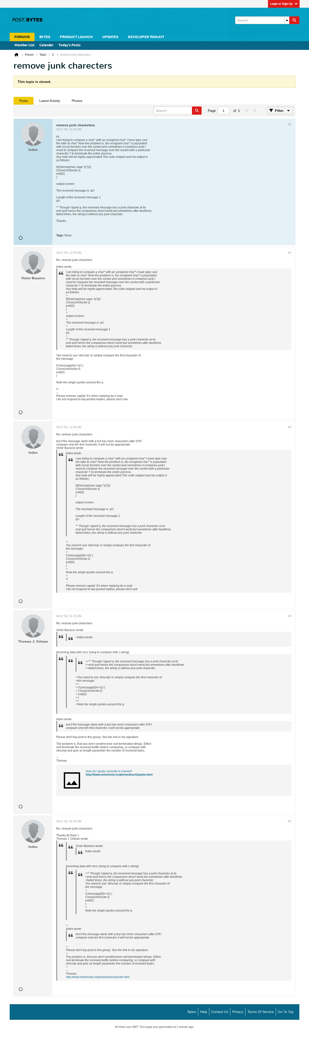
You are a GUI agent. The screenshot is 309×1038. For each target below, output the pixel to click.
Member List (24, 45)
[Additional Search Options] (286, 20)
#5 (289, 821)
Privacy (237, 1012)
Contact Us (219, 1012)
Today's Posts (69, 45)
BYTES (44, 37)
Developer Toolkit (146, 37)
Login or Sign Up (281, 4)
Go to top (286, 1012)
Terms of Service (260, 1012)
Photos (77, 101)
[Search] (294, 20)
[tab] (24, 101)
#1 (289, 124)
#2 (289, 252)
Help (203, 1012)
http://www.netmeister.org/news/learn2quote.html (119, 774)
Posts (23, 101)
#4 (289, 616)
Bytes (192, 1012)
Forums (22, 37)
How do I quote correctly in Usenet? (109, 771)
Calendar (46, 45)
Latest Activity (49, 101)
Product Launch (76, 37)
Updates (110, 37)
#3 (289, 427)
